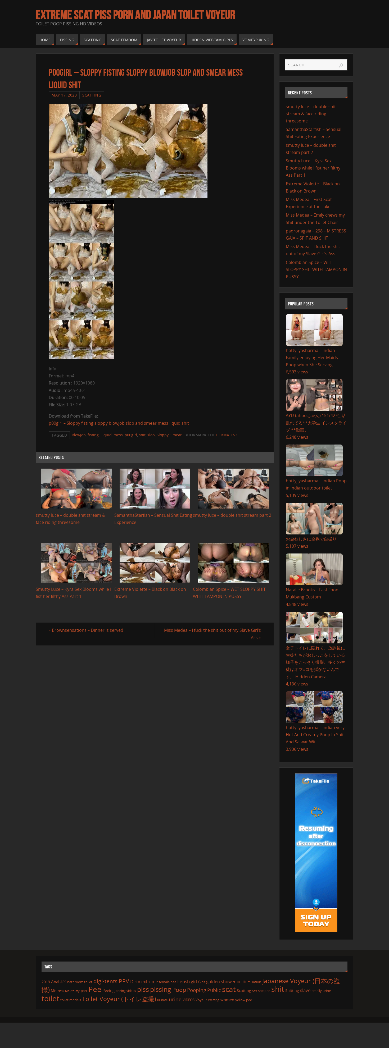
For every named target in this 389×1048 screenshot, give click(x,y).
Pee (94, 989)
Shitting (292, 990)
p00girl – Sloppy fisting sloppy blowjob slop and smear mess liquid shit (119, 423)
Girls (201, 982)
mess (118, 434)
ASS (63, 982)
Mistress (57, 990)
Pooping (196, 990)
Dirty (135, 981)
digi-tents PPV (111, 981)
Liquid (106, 434)
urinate (162, 1000)
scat (229, 989)
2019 (46, 981)
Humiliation (252, 982)
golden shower (221, 982)
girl (194, 982)
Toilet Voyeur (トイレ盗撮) (119, 999)
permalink (227, 434)
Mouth (69, 991)
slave (305, 990)
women (227, 999)
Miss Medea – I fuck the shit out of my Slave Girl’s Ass (212, 633)
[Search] (340, 65)
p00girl (131, 434)
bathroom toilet (79, 982)
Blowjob (79, 434)
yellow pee (243, 999)
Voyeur (201, 999)
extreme (149, 982)
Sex (254, 991)
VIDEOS (189, 999)
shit (142, 434)
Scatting (91, 95)
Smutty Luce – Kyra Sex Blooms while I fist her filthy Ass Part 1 (313, 168)
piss (143, 989)
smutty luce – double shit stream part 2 (232, 515)
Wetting (213, 1000)
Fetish (183, 981)
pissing (160, 989)
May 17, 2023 (64, 95)
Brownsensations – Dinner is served (86, 630)
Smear (176, 434)
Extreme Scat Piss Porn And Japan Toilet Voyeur (135, 15)
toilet (50, 998)
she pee (264, 990)
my (77, 991)
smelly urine (321, 990)
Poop (179, 990)
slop (151, 434)
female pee (167, 982)
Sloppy (163, 434)
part (84, 990)
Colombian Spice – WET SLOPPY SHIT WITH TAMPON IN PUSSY (316, 269)
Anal (55, 981)
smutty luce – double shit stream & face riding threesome (311, 114)
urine (175, 999)
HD (239, 982)
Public (214, 990)
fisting (93, 434)
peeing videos (126, 991)
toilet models (70, 999)
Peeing (108, 990)
